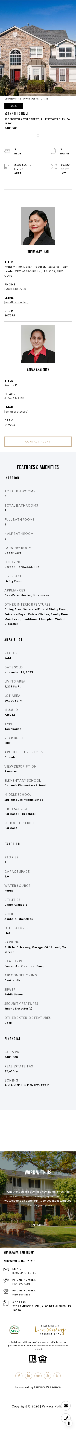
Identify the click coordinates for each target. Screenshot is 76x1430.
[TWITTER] (57, 1375)
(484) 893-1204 (21, 1283)
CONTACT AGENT (38, 441)
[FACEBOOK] (18, 1375)
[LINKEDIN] (28, 1375)
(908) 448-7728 (15, 288)
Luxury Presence (47, 1387)
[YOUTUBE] (38, 1375)
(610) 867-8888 (21, 1294)
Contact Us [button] (38, 1224)
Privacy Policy (53, 1406)
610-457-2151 (14, 398)
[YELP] (47, 1375)
